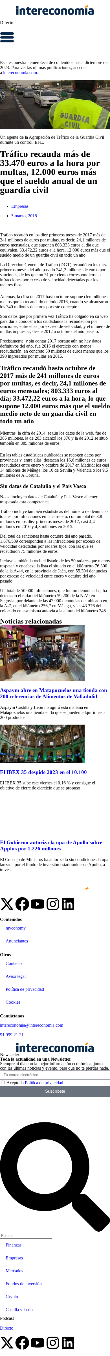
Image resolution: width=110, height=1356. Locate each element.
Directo (6, 22)
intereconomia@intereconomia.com (31, 1025)
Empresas (19, 206)
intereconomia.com (20, 72)
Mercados (14, 1270)
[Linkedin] (68, 904)
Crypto (12, 1296)
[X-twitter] (7, 904)
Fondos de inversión (24, 1283)
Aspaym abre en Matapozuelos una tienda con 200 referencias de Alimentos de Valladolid (53, 693)
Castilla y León (19, 1309)
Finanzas (13, 1245)
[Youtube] (37, 904)
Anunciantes (17, 941)
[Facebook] (22, 904)
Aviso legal (16, 976)
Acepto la (34, 1082)
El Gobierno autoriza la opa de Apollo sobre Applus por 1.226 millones (51, 845)
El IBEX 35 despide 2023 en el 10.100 (43, 772)
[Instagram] (53, 904)
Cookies (13, 1002)
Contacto (14, 963)
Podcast (7, 1318)
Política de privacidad (25, 989)
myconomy (16, 928)
